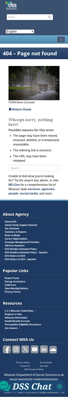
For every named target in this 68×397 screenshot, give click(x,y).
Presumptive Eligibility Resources (23, 324)
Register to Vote (13, 314)
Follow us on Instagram (16, 349)
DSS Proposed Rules (34, 369)
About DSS (10, 221)
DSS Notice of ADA (15, 256)
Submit (49, 17)
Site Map (44, 366)
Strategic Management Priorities (22, 242)
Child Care (10, 285)
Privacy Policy (23, 362)
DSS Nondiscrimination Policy (21, 249)
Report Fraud (12, 278)
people (13, 193)
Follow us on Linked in (44, 349)
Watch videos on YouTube (35, 349)
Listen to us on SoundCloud (53, 349)
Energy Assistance (15, 281)
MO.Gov (14, 184)
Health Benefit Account (17, 321)
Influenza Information (16, 317)
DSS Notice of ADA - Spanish (20, 259)
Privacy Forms (13, 292)
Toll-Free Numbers (15, 245)
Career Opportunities (16, 238)
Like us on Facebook (7, 349)
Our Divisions (12, 228)
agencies (47, 189)
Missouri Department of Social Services (34, 4)
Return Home (21, 109)
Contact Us (25, 366)
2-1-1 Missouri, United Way (19, 311)
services (34, 189)
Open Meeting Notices (16, 288)
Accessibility (46, 362)
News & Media (12, 235)
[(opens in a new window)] (34, 83)
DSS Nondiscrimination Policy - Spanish (26, 252)
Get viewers (11, 328)
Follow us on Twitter (25, 349)
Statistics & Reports (15, 232)
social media (29, 193)
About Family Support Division (21, 225)
